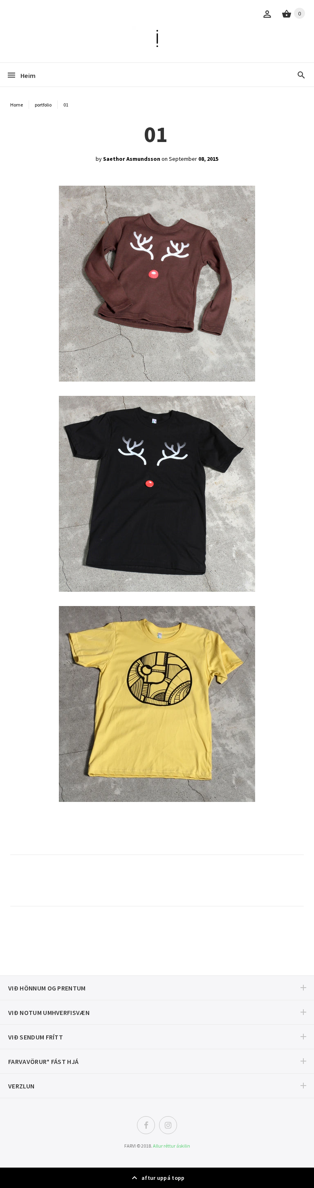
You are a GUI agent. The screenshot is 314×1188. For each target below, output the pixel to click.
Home (16, 105)
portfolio (43, 105)
